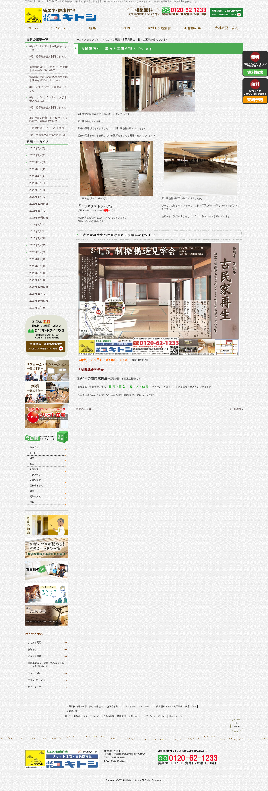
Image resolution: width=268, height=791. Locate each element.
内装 (32, 502)
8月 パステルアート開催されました (48, 89)
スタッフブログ (93, 39)
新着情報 (121, 716)
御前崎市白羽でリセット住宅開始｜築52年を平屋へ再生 (48, 68)
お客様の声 (72, 711)
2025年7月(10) (37, 238)
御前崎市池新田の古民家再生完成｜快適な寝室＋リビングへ (48, 78)
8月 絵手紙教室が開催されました (48, 58)
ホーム (77, 39)
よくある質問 (34, 642)
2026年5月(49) (37, 169)
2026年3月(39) (37, 182)
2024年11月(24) (38, 293)
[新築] (92, 29)
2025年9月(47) (37, 224)
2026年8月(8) (37, 148)
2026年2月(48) (37, 189)
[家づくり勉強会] (159, 29)
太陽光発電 (35, 480)
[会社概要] (226, 29)
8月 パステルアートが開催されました (48, 48)
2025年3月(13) (37, 266)
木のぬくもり (83, 409)
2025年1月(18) (37, 279)
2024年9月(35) (37, 307)
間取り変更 (35, 496)
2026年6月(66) (37, 162)
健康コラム (190, 706)
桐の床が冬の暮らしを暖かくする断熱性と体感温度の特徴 (48, 119)
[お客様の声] (192, 29)
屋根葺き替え (36, 485)
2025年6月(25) (37, 245)
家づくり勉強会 (72, 716)
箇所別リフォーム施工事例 (169, 706)
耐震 (32, 491)
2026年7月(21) (37, 155)
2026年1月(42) (37, 196)
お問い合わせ (135, 716)
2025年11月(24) (38, 210)
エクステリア (36, 474)
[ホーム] (33, 29)
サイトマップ (34, 687)
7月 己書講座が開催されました (48, 134)
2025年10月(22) (38, 217)
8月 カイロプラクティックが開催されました (48, 99)
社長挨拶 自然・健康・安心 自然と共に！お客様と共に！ (94, 706)
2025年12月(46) (38, 203)
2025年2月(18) (37, 273)
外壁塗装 (34, 469)
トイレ (33, 453)
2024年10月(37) (38, 300)
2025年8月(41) (37, 231)
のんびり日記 (112, 39)
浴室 (32, 458)
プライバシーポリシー (39, 680)
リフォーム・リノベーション (139, 706)
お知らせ (32, 649)
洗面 (32, 463)
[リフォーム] (59, 29)
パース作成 (234, 409)
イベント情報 (34, 656)
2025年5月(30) (37, 252)
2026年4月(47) (37, 176)
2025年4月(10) (37, 259)
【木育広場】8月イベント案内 (46, 127)
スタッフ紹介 (34, 673)
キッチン (34, 447)
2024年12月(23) (38, 286)
